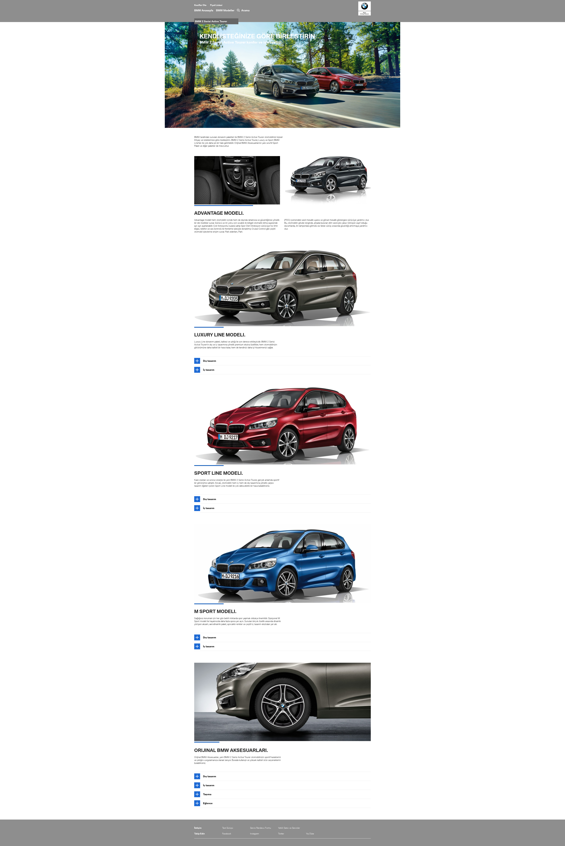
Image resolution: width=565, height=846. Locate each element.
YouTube (310, 833)
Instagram (254, 833)
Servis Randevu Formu (260, 828)
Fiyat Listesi (216, 5)
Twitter (281, 833)
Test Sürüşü (227, 828)
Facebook (226, 833)
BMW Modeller (225, 10)
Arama (245, 10)
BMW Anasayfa (203, 10)
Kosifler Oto (200, 5)
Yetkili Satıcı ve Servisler (289, 828)
